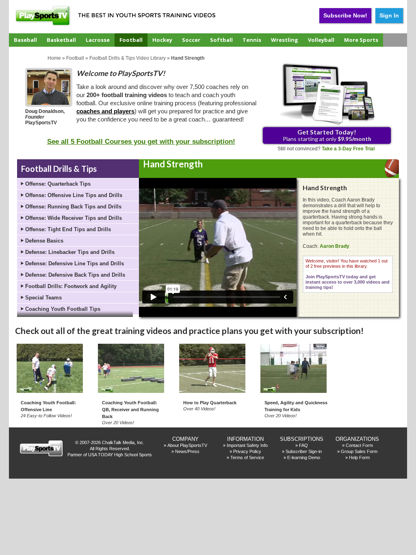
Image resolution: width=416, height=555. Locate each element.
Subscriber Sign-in (304, 451)
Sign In (389, 15)
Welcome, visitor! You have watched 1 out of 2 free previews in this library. (348, 274)
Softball (221, 39)
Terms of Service (247, 457)
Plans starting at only (327, 135)
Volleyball (321, 39)
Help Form (359, 457)
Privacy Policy (247, 451)
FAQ (303, 445)
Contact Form (359, 445)
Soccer (191, 39)
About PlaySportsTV (187, 445)
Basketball (61, 39)
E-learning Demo (303, 457)
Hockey (162, 39)
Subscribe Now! (345, 15)
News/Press (187, 451)
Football (131, 39)
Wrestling (284, 39)
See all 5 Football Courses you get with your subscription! (141, 141)
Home (54, 58)
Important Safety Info (247, 445)
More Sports (361, 39)
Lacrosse (98, 39)
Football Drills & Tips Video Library (127, 58)
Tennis (252, 39)
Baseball (25, 39)
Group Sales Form (359, 451)
